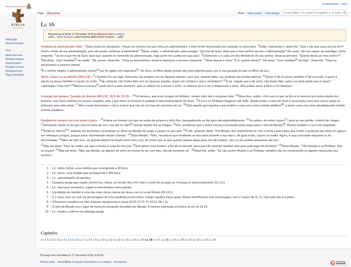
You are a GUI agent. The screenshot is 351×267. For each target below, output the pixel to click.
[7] (286, 119)
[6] (282, 104)
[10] (67, 129)
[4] (137, 69)
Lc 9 (94, 239)
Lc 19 (172, 239)
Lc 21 (188, 239)
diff (50, 37)
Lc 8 (87, 239)
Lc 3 (56, 239)
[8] (131, 124)
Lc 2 (50, 239)
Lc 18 (164, 239)
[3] (97, 69)
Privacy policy (47, 262)
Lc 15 (140, 239)
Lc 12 (116, 239)
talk (111, 34)
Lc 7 (81, 239)
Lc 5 (69, 239)
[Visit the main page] (18, 16)
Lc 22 (196, 239)
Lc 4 (62, 239)
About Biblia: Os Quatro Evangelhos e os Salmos (84, 262)
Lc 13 (124, 239)
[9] (284, 124)
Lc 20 (180, 239)
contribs (119, 34)
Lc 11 (108, 239)
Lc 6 (75, 239)
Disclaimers (120, 262)
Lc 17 (156, 239)
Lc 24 (212, 239)
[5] (97, 84)
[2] (296, 59)
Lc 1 (43, 239)
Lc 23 (204, 239)
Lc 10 (101, 239)
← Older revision (63, 37)
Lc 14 (132, 239)
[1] (75, 59)
